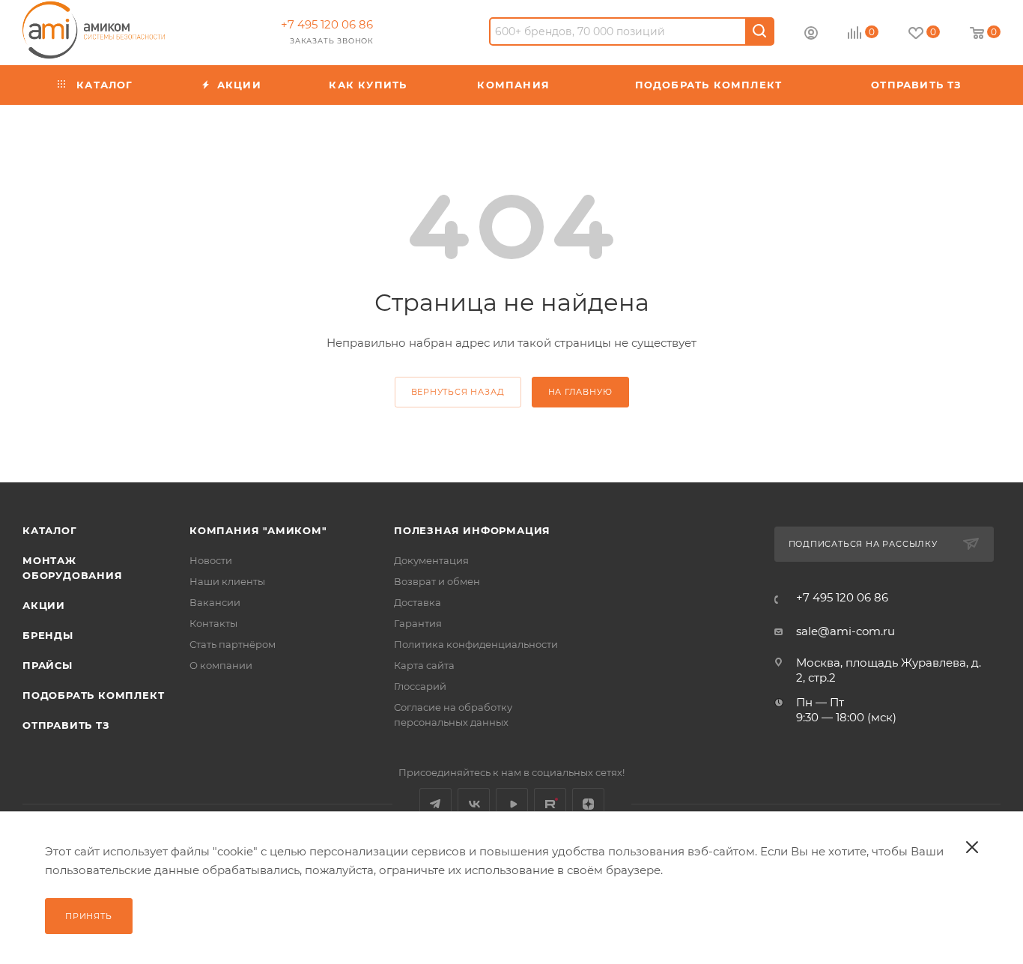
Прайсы (47, 665)
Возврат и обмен (437, 581)
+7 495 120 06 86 (327, 24)
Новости (210, 560)
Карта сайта (424, 665)
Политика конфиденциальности (476, 644)
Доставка (417, 602)
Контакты (213, 623)
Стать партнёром (232, 644)
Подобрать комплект (93, 695)
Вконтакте (474, 804)
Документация (431, 560)
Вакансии (214, 602)
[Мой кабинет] (811, 34)
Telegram (435, 804)
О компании (220, 665)
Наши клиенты (227, 581)
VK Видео (512, 804)
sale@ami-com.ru (845, 631)
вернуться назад (458, 391)
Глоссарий (420, 686)
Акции (43, 605)
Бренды (47, 635)
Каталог (49, 530)
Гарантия (418, 623)
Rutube (550, 804)
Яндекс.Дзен (588, 804)
